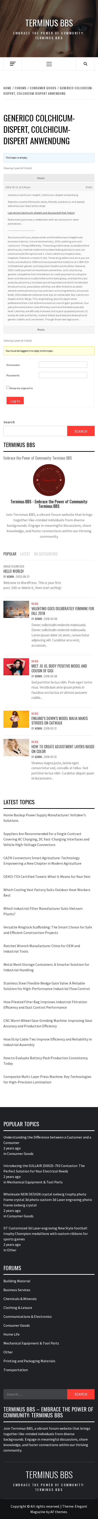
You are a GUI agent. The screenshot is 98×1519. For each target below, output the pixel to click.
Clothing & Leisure (17, 1307)
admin (11, 576)
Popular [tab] (9, 554)
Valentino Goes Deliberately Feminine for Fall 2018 (62, 611)
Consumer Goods (20, 1153)
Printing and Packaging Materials (29, 1361)
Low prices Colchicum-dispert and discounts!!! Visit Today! (41, 212)
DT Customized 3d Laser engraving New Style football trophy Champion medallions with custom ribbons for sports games (45, 1233)
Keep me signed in (21, 388)
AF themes (58, 1511)
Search (9, 422)
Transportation (15, 1369)
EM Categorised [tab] (46, 554)
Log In (15, 401)
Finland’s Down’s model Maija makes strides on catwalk (59, 721)
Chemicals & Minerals (20, 1298)
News (35, 603)
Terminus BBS (49, 22)
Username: (13, 365)
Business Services (16, 1290)
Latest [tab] (25, 554)
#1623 (89, 187)
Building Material (16, 1281)
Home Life (11, 1334)
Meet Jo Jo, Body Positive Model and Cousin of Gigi (59, 668)
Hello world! (13, 571)
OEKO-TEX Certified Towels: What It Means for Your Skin (46, 876)
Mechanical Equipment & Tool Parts (35, 1182)
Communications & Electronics (27, 1316)
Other (11, 1250)
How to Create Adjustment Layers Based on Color (62, 749)
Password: (13, 375)
